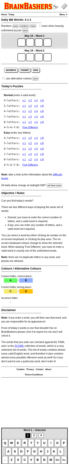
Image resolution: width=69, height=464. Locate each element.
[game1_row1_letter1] (21, 42)
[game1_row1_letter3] (39, 42)
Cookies (21, 369)
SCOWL (19, 346)
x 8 (42, 100)
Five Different (30, 127)
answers (11, 70)
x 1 (24, 100)
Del (57, 460)
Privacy (30, 369)
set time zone (54, 185)
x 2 (30, 100)
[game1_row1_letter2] (30, 42)
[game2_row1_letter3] (39, 57)
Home (4, 14)
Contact (39, 369)
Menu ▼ (64, 14)
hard (33, 26)
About (48, 369)
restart (25, 70)
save (25, 30)
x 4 (36, 100)
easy (15, 26)
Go (64, 460)
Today (11, 14)
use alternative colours (19, 78)
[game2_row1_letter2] (30, 57)
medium (24, 26)
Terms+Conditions (34, 374)
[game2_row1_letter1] (21, 57)
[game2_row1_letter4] (47, 57)
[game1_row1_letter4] (47, 42)
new (35, 70)
